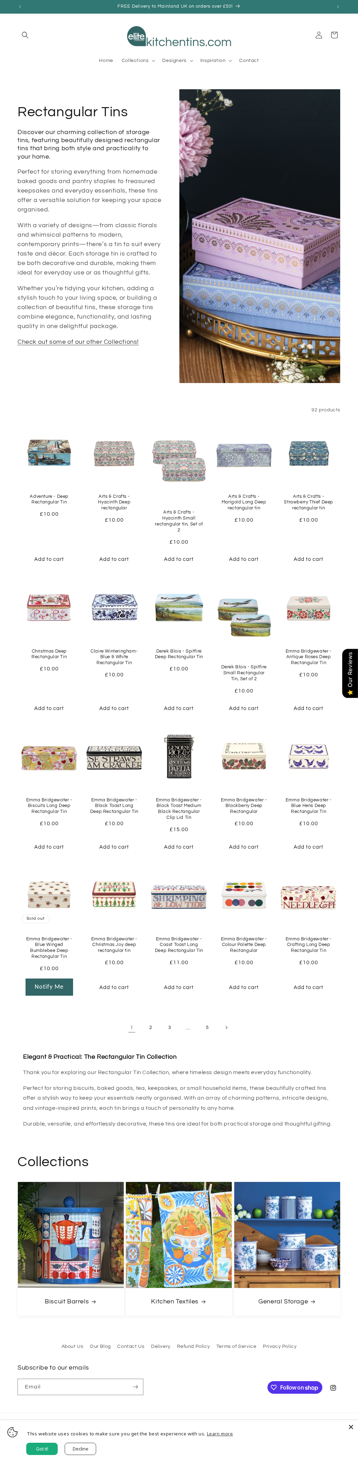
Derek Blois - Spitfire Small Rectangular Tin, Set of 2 (243, 672)
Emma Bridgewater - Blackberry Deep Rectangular (244, 806)
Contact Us (130, 1346)
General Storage (283, 1301)
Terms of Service (236, 1346)
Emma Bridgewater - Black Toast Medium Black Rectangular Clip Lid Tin (179, 809)
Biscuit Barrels (67, 1301)
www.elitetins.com (44, 357)
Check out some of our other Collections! (78, 342)
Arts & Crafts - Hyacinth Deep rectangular (114, 502)
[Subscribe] (135, 1387)
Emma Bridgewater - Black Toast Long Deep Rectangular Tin (114, 806)
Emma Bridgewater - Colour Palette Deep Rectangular (244, 944)
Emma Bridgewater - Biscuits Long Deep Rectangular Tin (49, 806)
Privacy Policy (279, 1346)
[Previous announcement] (20, 6)
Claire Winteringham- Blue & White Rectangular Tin (114, 657)
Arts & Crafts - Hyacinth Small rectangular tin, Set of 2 (179, 521)
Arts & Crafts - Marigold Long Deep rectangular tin (244, 502)
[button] (25, 35)
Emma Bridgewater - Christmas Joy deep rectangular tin (114, 944)
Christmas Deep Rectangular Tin (49, 654)
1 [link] (132, 1027)
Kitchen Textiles (175, 1301)
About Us (73, 1346)
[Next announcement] (338, 6)
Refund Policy (193, 1346)
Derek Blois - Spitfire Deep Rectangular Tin (179, 654)
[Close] (351, 1426)
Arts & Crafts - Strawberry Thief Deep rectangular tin (309, 502)
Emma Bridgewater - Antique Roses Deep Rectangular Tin (309, 657)
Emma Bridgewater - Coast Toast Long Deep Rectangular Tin (179, 944)
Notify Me (49, 986)
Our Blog (100, 1346)
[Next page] (226, 1027)
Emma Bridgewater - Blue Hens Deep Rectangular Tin (309, 806)
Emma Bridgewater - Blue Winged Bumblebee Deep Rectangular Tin (49, 947)
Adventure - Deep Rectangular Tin (49, 499)
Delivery (161, 1346)
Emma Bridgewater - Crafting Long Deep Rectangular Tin (309, 944)
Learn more (220, 1433)
